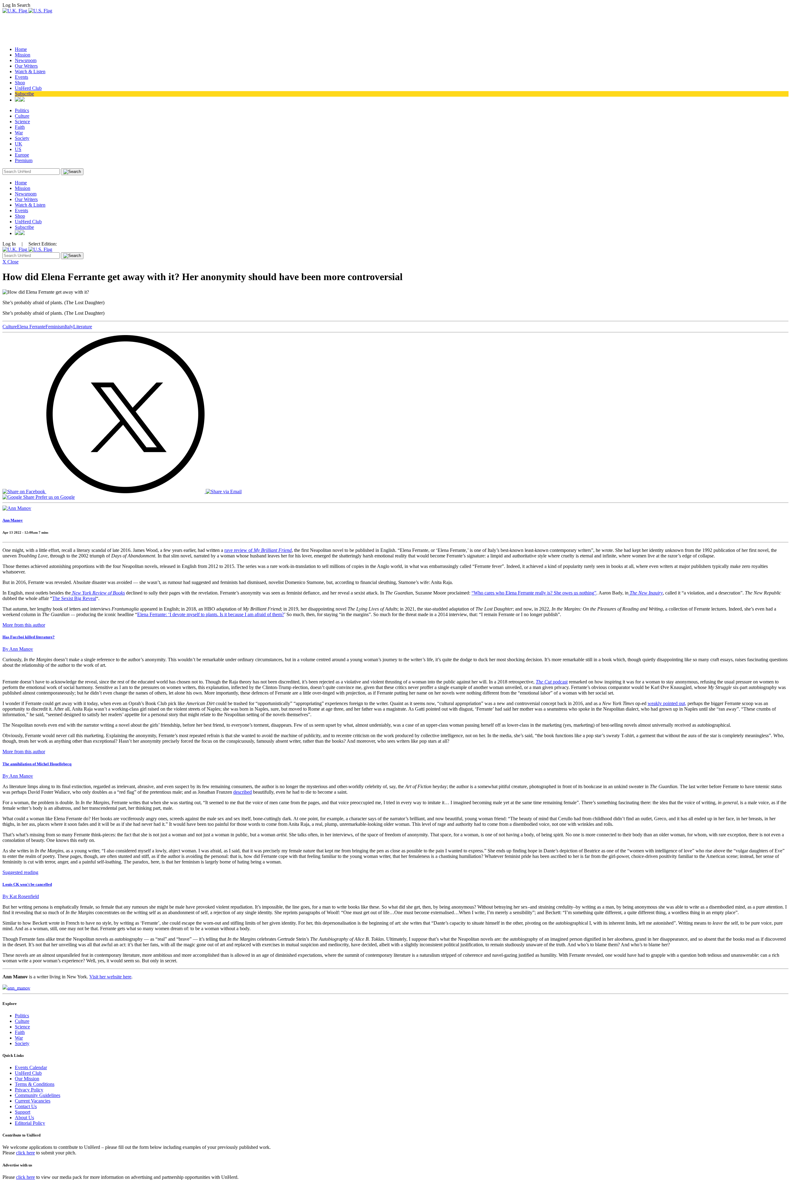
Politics (22, 110)
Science (22, 121)
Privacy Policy (29, 1089)
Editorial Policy (30, 1123)
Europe (22, 155)
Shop (20, 82)
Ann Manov (12, 520)
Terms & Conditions (34, 1084)
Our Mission (27, 1078)
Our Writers (26, 66)
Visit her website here (110, 976)
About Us (24, 1117)
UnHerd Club (28, 88)
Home (21, 49)
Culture (22, 116)
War (19, 132)
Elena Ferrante (31, 326)
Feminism (55, 326)
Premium (23, 160)
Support (22, 1112)
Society (22, 138)
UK (18, 143)
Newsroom (25, 60)
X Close (10, 261)
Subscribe (24, 93)
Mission (22, 54)
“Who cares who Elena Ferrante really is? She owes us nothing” (534, 592)
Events (21, 77)
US (18, 149)
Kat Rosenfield (20, 896)
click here (25, 1152)
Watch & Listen (30, 71)
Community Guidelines (37, 1095)
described (242, 792)
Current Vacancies (32, 1100)
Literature (82, 326)
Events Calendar (31, 1067)
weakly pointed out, (667, 703)
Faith (20, 127)
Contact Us (26, 1106)
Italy (69, 326)
